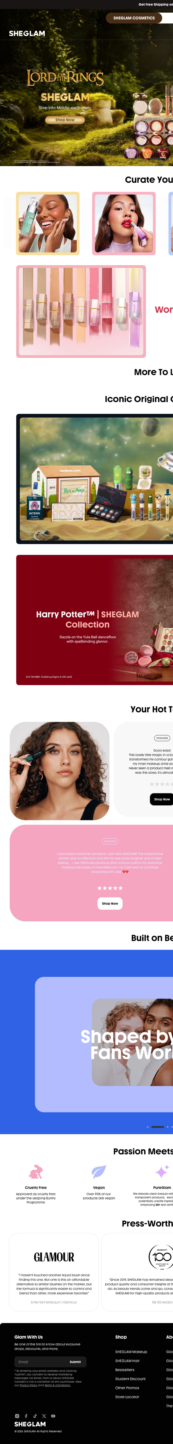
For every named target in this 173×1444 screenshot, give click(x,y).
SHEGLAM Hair (127, 1361)
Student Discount (130, 1379)
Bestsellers (124, 1370)
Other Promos (127, 1388)
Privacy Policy (28, 1385)
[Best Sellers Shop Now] (81, 311)
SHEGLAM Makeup (131, 1352)
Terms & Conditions (57, 1385)
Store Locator (127, 1397)
